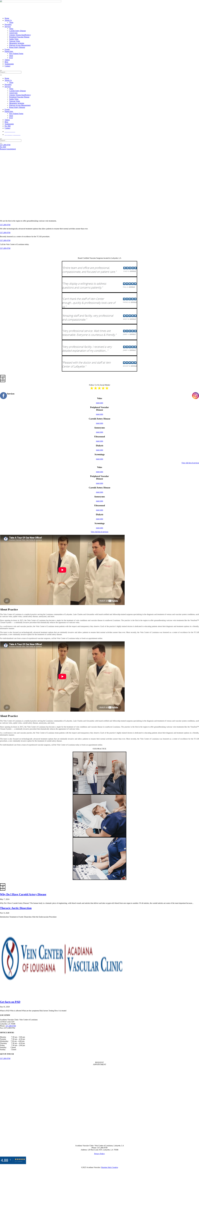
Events (7, 49)
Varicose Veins (14, 41)
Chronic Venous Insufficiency (20, 35)
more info (99, 403)
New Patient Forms (16, 54)
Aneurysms (13, 33)
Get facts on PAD (10, 1001)
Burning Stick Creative (109, 1167)
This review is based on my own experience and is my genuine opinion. (33, 1202)
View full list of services (190, 463)
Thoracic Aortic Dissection (16, 908)
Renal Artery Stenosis (17, 47)
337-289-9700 (5, 145)
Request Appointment (8, 149)
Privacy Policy (99, 1154)
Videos (7, 60)
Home (7, 18)
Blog (6, 62)
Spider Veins (13, 39)
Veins (11, 29)
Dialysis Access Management (20, 45)
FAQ (11, 58)
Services (8, 27)
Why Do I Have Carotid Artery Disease (23, 894)
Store (11, 56)
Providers (8, 24)
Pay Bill (7, 126)
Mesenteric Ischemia (16, 43)
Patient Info (9, 51)
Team (11, 22)
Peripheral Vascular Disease (19, 37)
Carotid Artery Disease (17, 31)
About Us (8, 20)
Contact (7, 66)
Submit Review (11, 1205)
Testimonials (9, 64)
